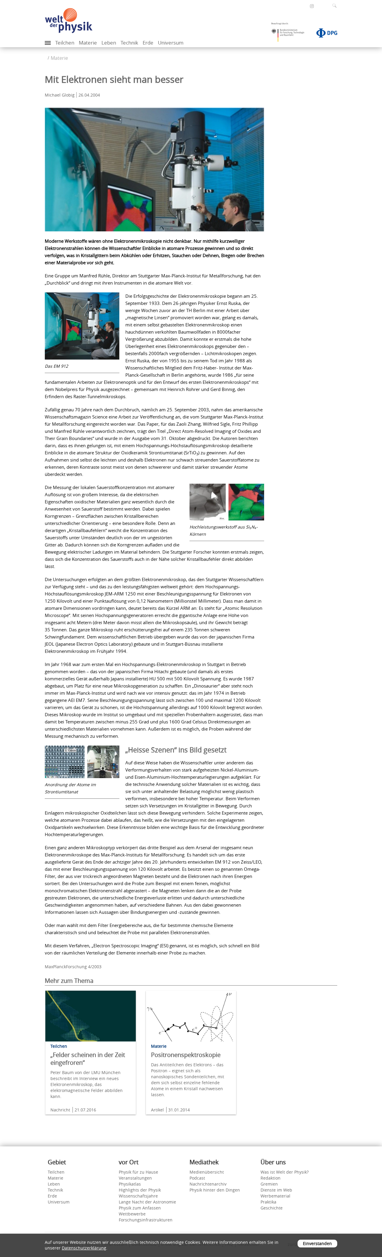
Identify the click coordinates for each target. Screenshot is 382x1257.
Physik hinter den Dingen (215, 1190)
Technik (129, 42)
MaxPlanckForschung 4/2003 (73, 966)
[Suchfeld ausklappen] (335, 5)
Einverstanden (317, 1243)
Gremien (269, 1184)
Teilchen (64, 42)
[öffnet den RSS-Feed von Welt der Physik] (320, 6)
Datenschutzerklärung (84, 1248)
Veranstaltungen (135, 1178)
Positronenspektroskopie (186, 1055)
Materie (88, 42)
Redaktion (271, 1178)
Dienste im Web (276, 1190)
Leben (108, 42)
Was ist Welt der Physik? (285, 1172)
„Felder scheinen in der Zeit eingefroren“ (87, 1059)
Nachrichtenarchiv (208, 1184)
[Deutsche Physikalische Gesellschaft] (323, 34)
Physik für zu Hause (138, 1172)
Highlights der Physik (140, 1190)
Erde (148, 42)
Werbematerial (275, 1196)
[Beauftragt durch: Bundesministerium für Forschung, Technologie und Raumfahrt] (290, 34)
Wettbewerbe (132, 1214)
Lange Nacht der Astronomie (147, 1202)
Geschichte (272, 1208)
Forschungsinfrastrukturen (145, 1220)
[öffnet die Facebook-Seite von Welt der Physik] (304, 6)
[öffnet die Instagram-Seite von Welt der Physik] (312, 6)
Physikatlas (130, 1184)
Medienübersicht (207, 1172)
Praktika (268, 1202)
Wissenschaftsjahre (138, 1196)
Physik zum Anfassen (140, 1208)
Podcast (197, 1178)
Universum (171, 42)
